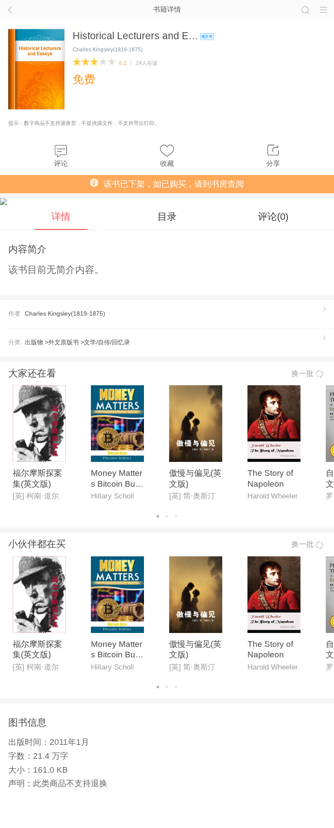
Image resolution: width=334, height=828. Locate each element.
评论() (273, 216)
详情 (60, 216)
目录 (167, 216)
